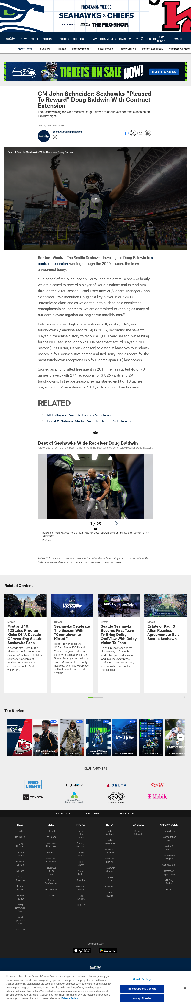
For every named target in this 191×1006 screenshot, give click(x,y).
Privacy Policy (69, 998)
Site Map (20, 929)
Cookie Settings (142, 979)
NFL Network (51, 889)
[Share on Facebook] (126, 135)
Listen (109, 824)
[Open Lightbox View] (95, 500)
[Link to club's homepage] (10, 38)
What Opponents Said (20, 920)
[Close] (185, 988)
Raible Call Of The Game (51, 870)
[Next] (116, 523)
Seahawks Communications (67, 131)
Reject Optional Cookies (142, 988)
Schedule (138, 824)
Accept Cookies (142, 998)
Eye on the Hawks (81, 834)
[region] (95, 988)
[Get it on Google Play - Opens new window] (107, 952)
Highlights (51, 831)
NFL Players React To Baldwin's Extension (81, 415)
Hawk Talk (110, 886)
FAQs (168, 889)
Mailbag (20, 871)
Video (51, 824)
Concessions (168, 864)
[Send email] (140, 135)
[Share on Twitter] (133, 135)
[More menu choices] (136, 38)
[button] (95, 198)
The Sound (51, 837)
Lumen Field (169, 831)
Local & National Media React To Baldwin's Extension (90, 421)
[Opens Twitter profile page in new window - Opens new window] (55, 137)
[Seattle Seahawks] (95, 967)
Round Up (20, 837)
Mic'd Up (51, 852)
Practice (81, 880)
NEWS (20, 824)
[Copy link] (148, 133)
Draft (20, 831)
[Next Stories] (180, 737)
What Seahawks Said (20, 908)
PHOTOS (81, 824)
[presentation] (185, 698)
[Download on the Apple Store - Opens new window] (82, 951)
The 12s (81, 905)
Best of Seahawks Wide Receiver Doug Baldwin (88, 443)
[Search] (142, 38)
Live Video (51, 895)
